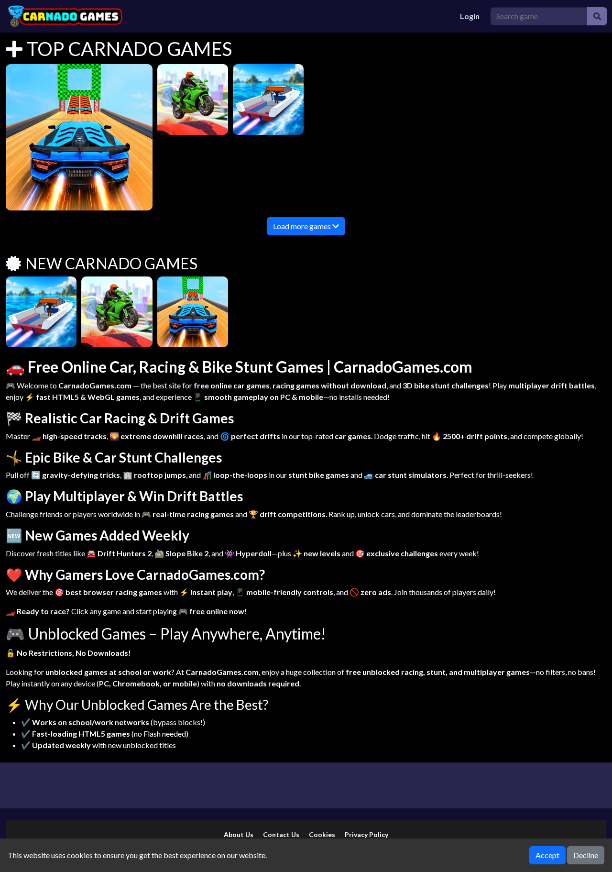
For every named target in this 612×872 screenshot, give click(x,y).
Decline (585, 855)
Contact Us (281, 834)
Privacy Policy (366, 834)
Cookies (322, 834)
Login (470, 16)
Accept (547, 855)
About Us (238, 834)
